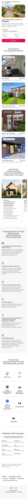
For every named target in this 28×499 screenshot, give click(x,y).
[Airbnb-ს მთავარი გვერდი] (3, 2)
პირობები (19, 492)
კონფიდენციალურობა (10, 492)
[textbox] (7, 36)
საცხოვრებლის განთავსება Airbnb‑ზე (12, 2)
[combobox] (13, 31)
